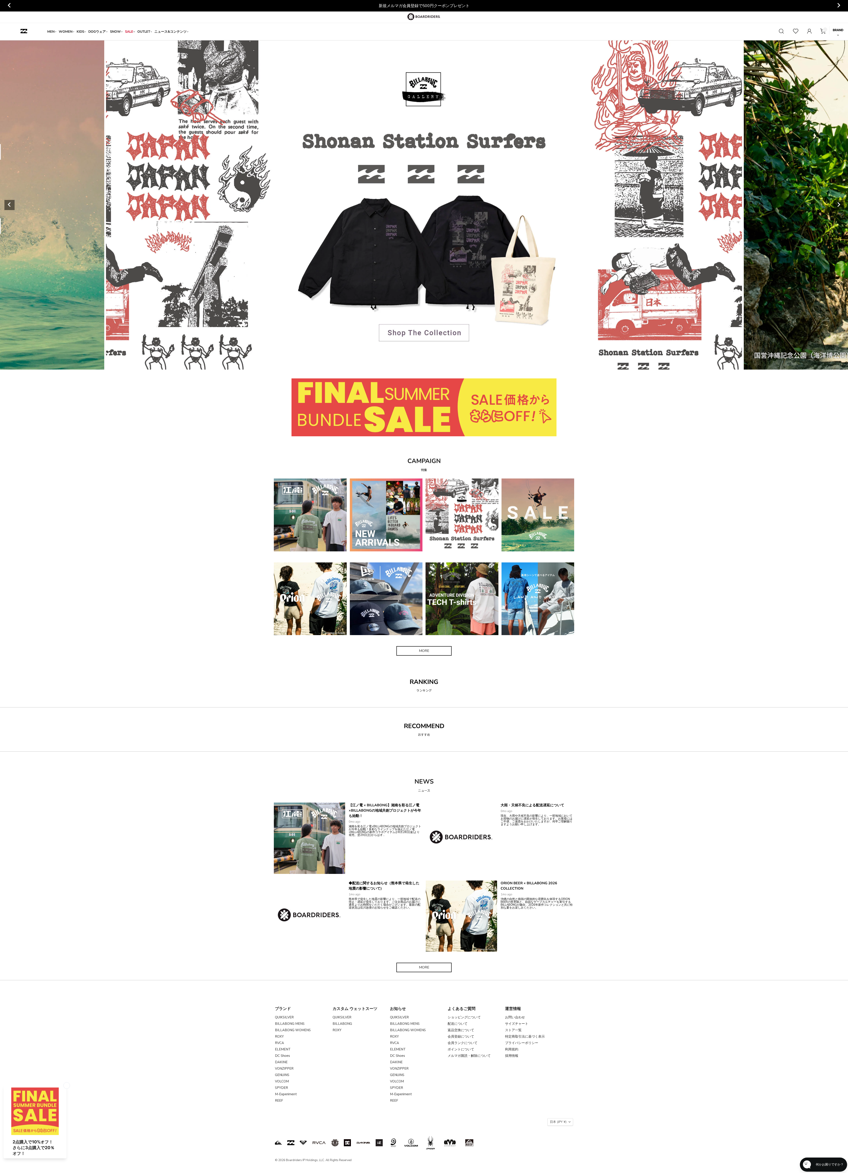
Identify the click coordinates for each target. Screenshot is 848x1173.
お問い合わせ (515, 1017)
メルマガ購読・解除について (469, 1055)
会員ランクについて (462, 1043)
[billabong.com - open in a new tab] (290, 1142)
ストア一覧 (513, 1030)
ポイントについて (461, 1049)
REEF (279, 1100)
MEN (51, 31)
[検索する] (781, 31)
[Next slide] (838, 6)
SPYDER (281, 1088)
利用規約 (511, 1049)
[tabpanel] (424, 205)
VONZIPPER (284, 1068)
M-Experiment (286, 1094)
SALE (129, 31)
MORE (424, 650)
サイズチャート (516, 1023)
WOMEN (65, 31)
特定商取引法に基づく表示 (525, 1036)
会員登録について (461, 1036)
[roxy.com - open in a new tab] (303, 1142)
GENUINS (282, 1075)
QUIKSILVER (284, 1017)
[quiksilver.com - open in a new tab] (278, 1142)
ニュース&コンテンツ (170, 31)
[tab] (398, 364)
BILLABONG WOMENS (293, 1030)
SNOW (115, 31)
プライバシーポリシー (521, 1043)
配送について (458, 1023)
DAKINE (281, 1062)
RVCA (279, 1043)
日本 (558, 1122)
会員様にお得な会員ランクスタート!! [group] (424, 5)
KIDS (80, 31)
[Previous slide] (9, 6)
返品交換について (461, 1030)
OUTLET (143, 31)
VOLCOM (282, 1081)
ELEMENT (283, 1049)
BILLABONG (342, 1023)
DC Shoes (282, 1055)
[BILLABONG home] (24, 31)
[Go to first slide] (838, 205)
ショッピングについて (464, 1017)
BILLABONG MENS (290, 1023)
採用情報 (511, 1055)
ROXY (279, 1036)
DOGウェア (97, 31)
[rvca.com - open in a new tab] (319, 1142)
